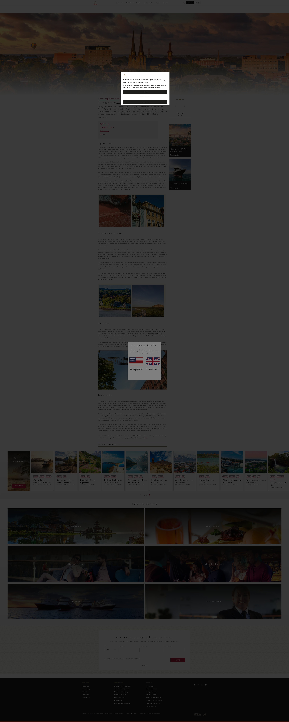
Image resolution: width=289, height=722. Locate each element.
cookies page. (156, 87)
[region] (145, 88)
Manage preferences (145, 97)
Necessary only (145, 102)
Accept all (145, 92)
